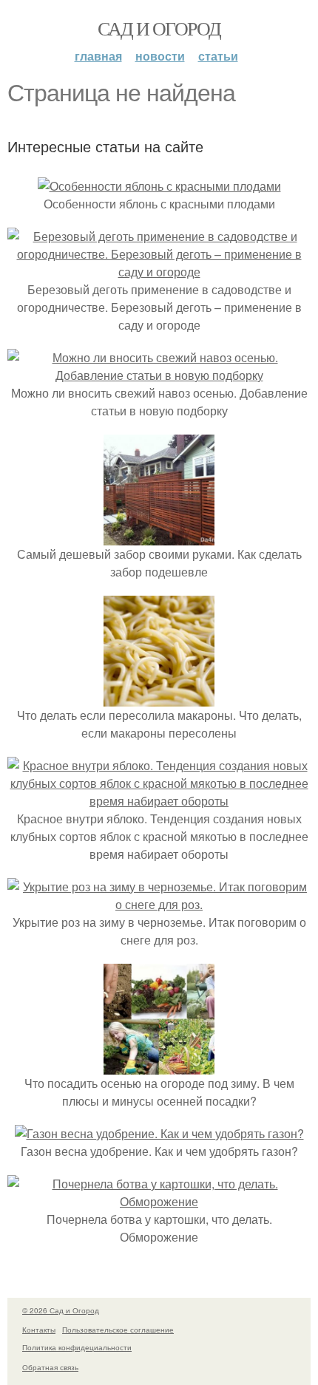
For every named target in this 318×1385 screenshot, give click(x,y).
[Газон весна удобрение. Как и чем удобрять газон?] (159, 1133)
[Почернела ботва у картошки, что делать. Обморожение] (159, 1201)
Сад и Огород (159, 28)
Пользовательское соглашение (118, 1329)
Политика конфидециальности (77, 1347)
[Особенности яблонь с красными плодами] (159, 185)
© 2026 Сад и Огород (60, 1310)
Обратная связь (50, 1367)
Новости (160, 55)
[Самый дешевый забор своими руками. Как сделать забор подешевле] (159, 536)
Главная (98, 55)
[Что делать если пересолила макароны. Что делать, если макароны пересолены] (159, 697)
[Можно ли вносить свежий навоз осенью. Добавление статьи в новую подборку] (159, 375)
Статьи (218, 55)
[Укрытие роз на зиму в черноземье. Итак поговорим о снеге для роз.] (159, 904)
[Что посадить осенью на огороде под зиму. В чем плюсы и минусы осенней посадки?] (159, 1065)
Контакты (38, 1329)
